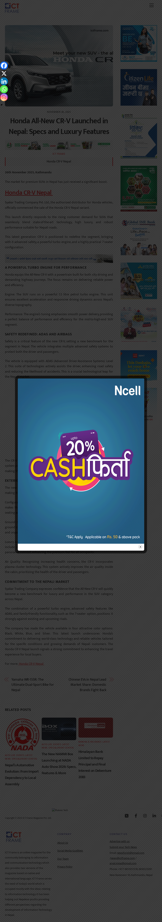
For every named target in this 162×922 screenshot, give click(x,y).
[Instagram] (4, 97)
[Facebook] (4, 65)
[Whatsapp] (4, 89)
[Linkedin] (4, 81)
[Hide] (1, 104)
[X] (4, 73)
